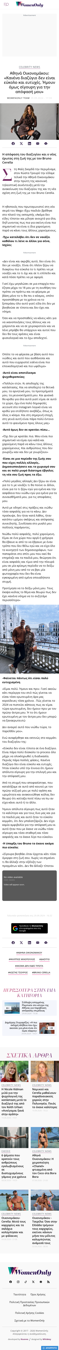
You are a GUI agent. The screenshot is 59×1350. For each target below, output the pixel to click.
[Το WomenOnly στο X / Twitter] (33, 1282)
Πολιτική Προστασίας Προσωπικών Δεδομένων (29, 1303)
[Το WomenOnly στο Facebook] (10, 1282)
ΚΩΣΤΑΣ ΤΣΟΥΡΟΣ (19, 972)
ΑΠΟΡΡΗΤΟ (51, 1348)
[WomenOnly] (29, 4)
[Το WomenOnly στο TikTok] (25, 1282)
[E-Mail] (37, 143)
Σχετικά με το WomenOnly (29, 1320)
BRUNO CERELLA (41, 972)
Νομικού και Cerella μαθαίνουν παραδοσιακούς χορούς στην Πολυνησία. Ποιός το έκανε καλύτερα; (44, 1098)
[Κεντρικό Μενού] (6, 4)
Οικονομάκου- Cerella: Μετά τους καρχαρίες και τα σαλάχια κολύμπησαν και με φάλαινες (14, 1227)
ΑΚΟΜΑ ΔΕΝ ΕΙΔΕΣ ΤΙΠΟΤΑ (29, 965)
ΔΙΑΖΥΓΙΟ (45, 959)
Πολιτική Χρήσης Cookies (29, 1313)
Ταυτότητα (19, 1294)
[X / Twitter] (21, 143)
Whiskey (47, 1339)
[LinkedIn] (29, 143)
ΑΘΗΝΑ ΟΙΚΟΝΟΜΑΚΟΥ (30, 952)
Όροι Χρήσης (38, 1294)
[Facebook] (13, 143)
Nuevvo (24, 1339)
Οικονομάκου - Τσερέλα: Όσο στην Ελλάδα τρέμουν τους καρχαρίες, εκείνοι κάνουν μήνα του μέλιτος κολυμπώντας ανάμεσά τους (44, 1230)
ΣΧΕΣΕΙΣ (6, 1151)
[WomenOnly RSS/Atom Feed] (48, 1282)
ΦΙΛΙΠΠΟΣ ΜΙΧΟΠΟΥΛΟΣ (22, 959)
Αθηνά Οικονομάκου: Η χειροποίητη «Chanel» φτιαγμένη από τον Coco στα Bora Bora (44, 1166)
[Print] (46, 143)
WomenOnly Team (18, 98)
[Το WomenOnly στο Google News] (40, 1282)
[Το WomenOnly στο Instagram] (18, 1282)
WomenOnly (29, 1271)
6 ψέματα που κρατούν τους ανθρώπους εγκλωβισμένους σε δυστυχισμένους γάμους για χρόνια (14, 1166)
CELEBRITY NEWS (29, 67)
